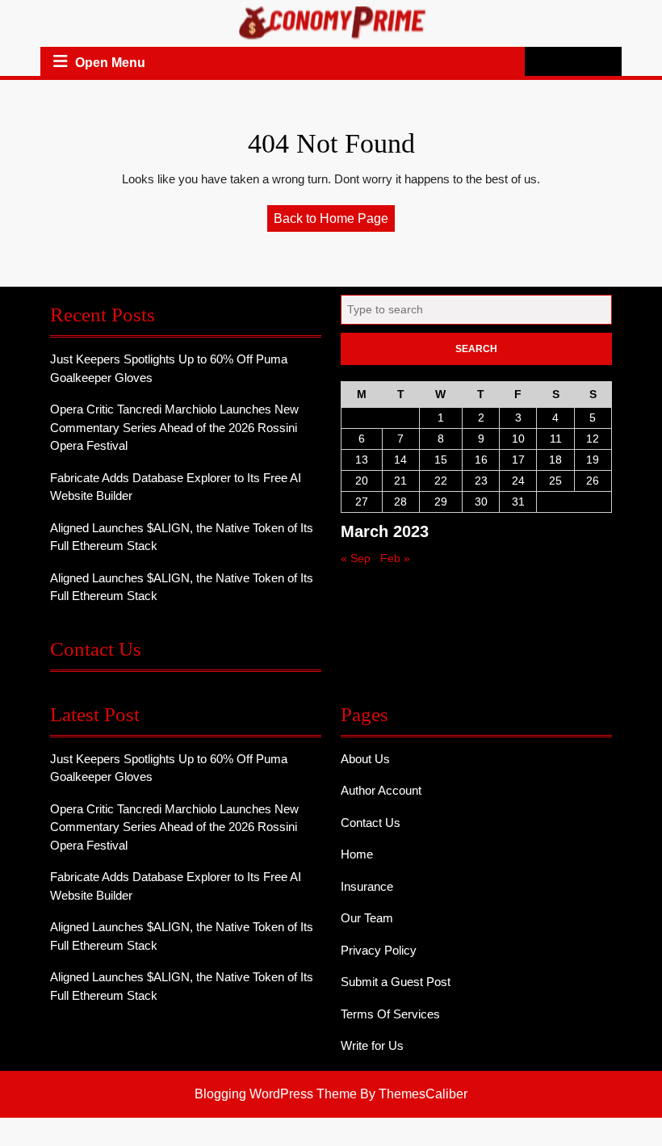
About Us (365, 759)
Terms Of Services (390, 1014)
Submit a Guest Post (395, 982)
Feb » (395, 558)
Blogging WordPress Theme (276, 1094)
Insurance (367, 886)
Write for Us (372, 1045)
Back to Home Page (334, 221)
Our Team (367, 918)
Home (357, 854)
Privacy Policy (379, 950)
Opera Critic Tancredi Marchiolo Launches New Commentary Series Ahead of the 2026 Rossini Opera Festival (174, 427)
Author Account (381, 790)
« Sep (356, 558)
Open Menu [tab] (110, 63)
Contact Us (370, 822)
